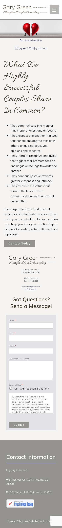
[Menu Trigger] (54, 9)
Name (12, 320)
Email (12, 333)
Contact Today (19, 243)
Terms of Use (15, 385)
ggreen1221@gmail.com (33, 48)
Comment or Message (19, 358)
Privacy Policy (15, 521)
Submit (19, 424)
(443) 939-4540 (32, 40)
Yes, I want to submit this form (31, 388)
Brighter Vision (47, 521)
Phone (12, 346)
